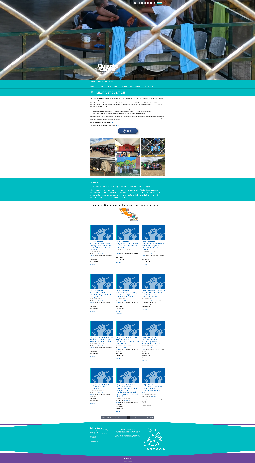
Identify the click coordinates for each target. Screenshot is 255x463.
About (93, 86)
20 (118, 417)
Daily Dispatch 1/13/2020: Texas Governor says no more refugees (101, 294)
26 (138, 417)
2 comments (119, 313)
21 (122, 417)
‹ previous (109, 417)
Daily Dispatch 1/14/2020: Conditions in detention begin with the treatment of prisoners (153, 246)
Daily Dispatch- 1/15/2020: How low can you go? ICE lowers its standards (127, 245)
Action (109, 86)
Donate (159, 2)
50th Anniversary (97, 82)
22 (125, 417)
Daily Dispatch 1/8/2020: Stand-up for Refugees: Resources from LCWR (101, 339)
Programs (100, 86)
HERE (111, 122)
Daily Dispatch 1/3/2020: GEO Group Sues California (101, 386)
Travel (143, 86)
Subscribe (131, 2)
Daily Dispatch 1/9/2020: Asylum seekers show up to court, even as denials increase (153, 294)
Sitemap (127, 458)
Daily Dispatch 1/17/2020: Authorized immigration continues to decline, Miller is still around (101, 246)
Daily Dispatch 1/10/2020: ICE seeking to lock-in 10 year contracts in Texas (126, 294)
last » (151, 417)
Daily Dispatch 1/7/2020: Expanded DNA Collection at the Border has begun (127, 340)
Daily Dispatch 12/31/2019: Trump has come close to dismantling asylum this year (153, 388)
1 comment (144, 266)
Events (150, 86)
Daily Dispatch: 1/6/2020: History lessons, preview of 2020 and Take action (152, 340)
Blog (115, 86)
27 (141, 417)
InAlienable (101, 253)
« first (103, 417)
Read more (92, 264)
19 (115, 417)
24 (131, 417)
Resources (109, 82)
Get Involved (135, 86)
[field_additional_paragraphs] (102, 147)
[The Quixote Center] (129, 69)
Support (92, 255)
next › (147, 417)
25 (135, 417)
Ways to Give (123, 86)
